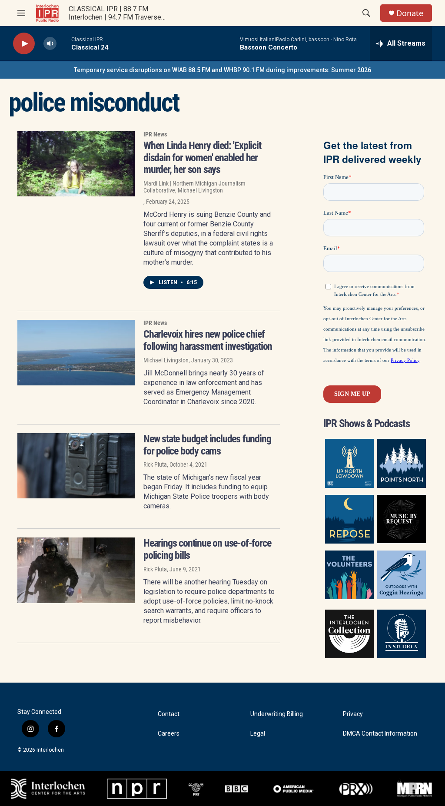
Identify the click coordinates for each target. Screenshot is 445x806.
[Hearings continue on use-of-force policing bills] (76, 570)
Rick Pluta (155, 464)
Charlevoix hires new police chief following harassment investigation (207, 340)
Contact (168, 714)
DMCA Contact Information (380, 733)
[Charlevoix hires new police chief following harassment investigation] (76, 352)
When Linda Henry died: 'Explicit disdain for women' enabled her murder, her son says (202, 157)
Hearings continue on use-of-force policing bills (207, 549)
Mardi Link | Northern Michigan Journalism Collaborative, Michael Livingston (194, 187)
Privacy (353, 714)
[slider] (64, 43)
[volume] (50, 43)
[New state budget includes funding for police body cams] (76, 465)
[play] (24, 44)
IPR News (155, 134)
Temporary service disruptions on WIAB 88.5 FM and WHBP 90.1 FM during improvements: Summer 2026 (222, 69)
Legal (257, 733)
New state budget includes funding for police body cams (207, 445)
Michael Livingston (166, 360)
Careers (168, 733)
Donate (409, 13)
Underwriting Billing (276, 714)
